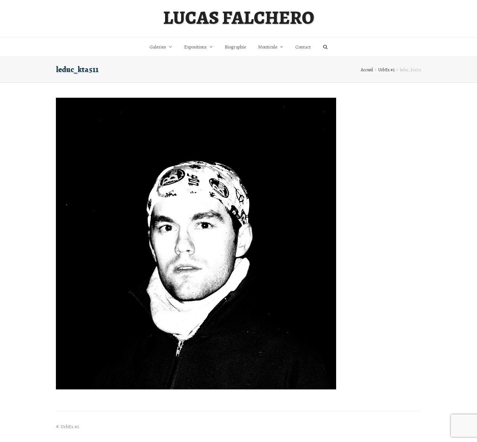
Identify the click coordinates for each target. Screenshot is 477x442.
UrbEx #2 (386, 70)
